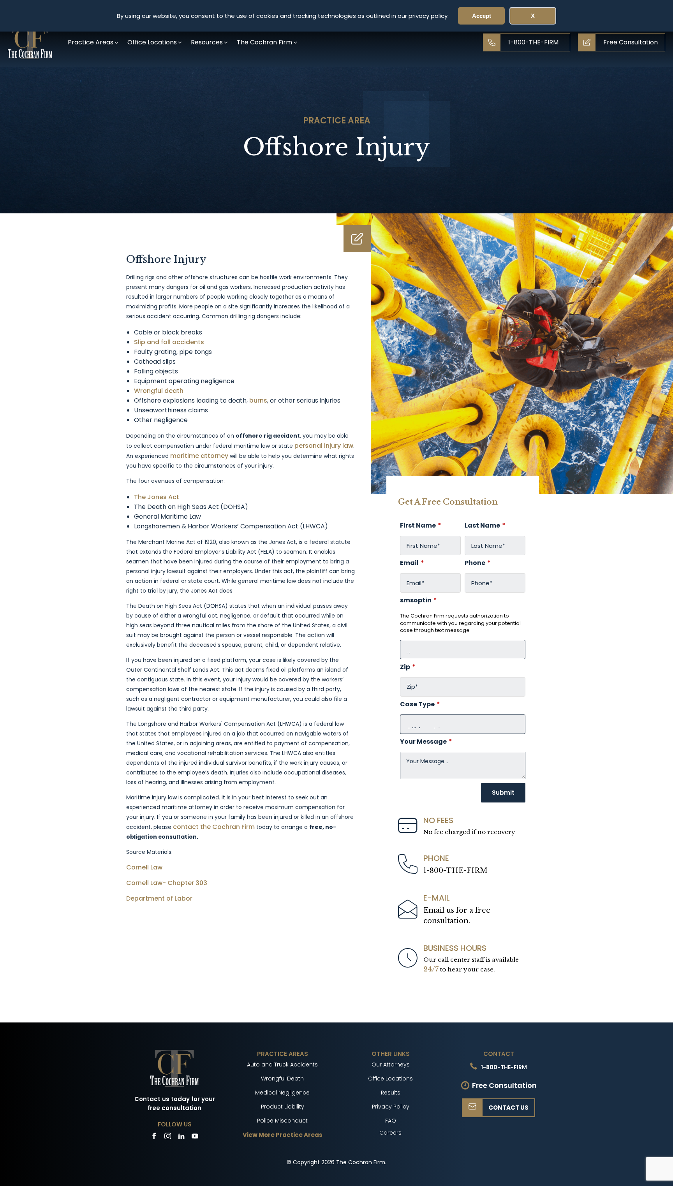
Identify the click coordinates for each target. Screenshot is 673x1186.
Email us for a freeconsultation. (456, 915)
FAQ (390, 1120)
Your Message (426, 742)
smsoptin (418, 600)
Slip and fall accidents (169, 342)
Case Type (420, 704)
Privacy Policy (390, 1106)
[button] (93, 42)
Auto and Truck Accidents (282, 1064)
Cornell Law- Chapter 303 (166, 882)
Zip (408, 667)
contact (186, 826)
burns (258, 400)
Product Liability (282, 1106)
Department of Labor (159, 898)
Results (390, 1092)
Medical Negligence (282, 1092)
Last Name (485, 526)
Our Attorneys (391, 1064)
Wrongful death (158, 390)
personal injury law (323, 445)
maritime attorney (199, 455)
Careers (390, 1133)
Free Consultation (504, 1085)
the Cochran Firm (228, 826)
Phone (478, 563)
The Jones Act (156, 497)
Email (412, 563)
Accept (481, 15)
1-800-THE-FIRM (455, 870)
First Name (420, 526)
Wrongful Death (282, 1078)
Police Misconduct (282, 1120)
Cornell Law (144, 867)
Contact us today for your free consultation (174, 1103)
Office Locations (390, 1078)
